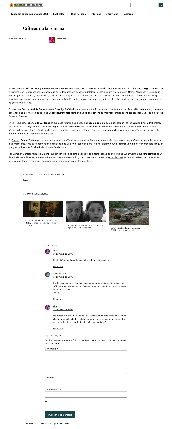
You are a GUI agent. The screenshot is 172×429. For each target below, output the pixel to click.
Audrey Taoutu (91, 130)
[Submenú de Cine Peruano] (89, 14)
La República (18, 123)
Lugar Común (131, 153)
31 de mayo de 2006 (63, 254)
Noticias (60, 174)
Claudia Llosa (116, 157)
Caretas (27, 153)
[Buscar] (161, 5)
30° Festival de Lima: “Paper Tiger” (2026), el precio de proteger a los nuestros (41, 222)
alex (55, 250)
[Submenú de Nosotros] (136, 14)
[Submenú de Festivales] (68, 14)
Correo (15, 140)
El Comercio (18, 88)
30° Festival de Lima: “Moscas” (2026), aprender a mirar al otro (85, 226)
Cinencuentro (59, 273)
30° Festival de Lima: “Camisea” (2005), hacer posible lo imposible (127, 229)
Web (47, 401)
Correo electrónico (55, 389)
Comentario (51, 348)
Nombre (49, 377)
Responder (58, 266)
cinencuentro (62, 39)
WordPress (65, 424)
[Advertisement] (86, 66)
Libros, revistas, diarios (46, 174)
